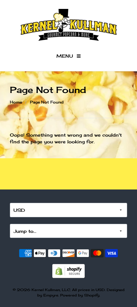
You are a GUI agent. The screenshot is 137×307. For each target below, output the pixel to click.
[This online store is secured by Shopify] (68, 270)
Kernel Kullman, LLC (51, 290)
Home (16, 102)
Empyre (50, 295)
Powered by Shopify (79, 295)
